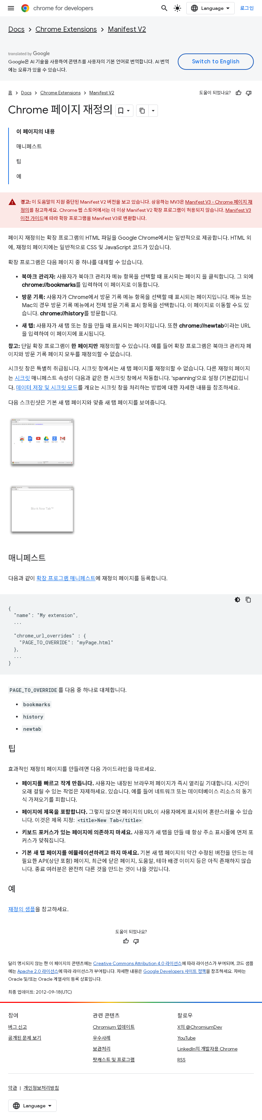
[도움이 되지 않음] (249, 93)
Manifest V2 (127, 29)
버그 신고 (17, 1027)
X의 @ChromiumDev (199, 1027)
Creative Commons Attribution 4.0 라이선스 (137, 963)
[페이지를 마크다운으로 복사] (142, 110)
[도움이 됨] (238, 93)
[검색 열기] (164, 8)
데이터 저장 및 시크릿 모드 (47, 387)
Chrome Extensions (66, 29)
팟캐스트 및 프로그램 (114, 1060)
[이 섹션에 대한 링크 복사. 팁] (22, 749)
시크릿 (22, 378)
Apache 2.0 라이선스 (37, 971)
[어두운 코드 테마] (237, 599)
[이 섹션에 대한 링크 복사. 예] (22, 890)
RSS (181, 1060)
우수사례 (102, 1038)
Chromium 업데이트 (114, 1027)
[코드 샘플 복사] (248, 599)
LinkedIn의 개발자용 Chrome (207, 1049)
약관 (12, 1088)
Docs (16, 29)
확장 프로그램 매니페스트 (66, 578)
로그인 (247, 8)
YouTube (186, 1038)
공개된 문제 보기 (24, 1038)
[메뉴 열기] (11, 8)
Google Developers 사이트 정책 (174, 971)
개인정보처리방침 (41, 1088)
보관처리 (102, 1049)
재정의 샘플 (21, 909)
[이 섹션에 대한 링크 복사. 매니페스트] (52, 559)
